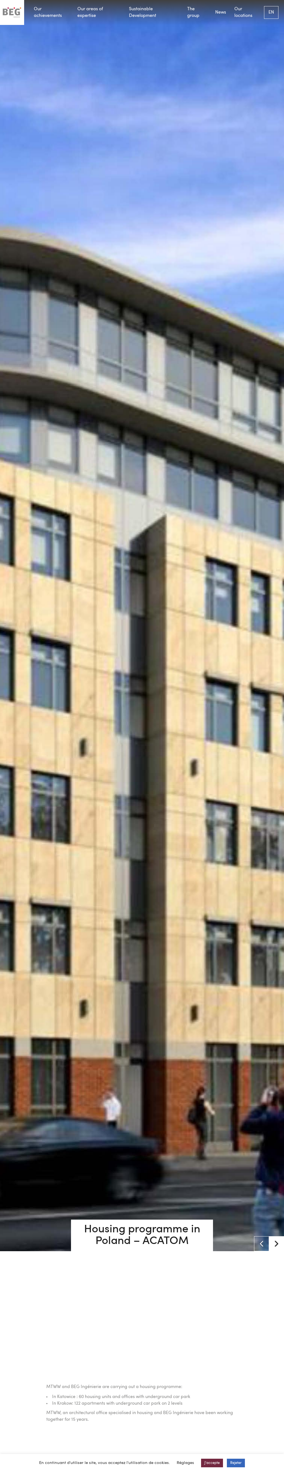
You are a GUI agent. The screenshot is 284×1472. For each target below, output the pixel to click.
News (220, 12)
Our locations (243, 12)
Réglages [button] (185, 1463)
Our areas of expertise (90, 12)
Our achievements (48, 12)
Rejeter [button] (236, 1463)
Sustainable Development (142, 12)
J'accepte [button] (212, 1463)
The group (193, 12)
